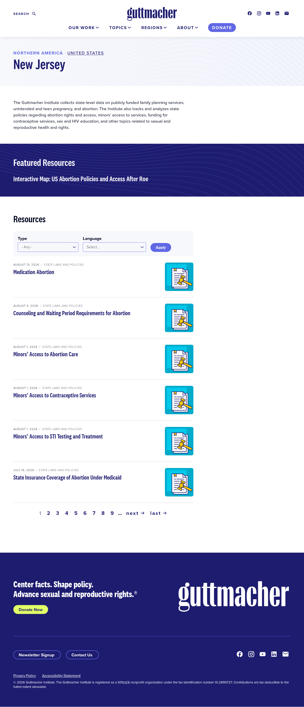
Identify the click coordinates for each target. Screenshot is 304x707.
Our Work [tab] (82, 27)
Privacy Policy (24, 675)
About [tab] (185, 27)
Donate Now (31, 609)
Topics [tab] (118, 27)
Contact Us (82, 655)
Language (92, 238)
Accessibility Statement (61, 675)
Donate (222, 27)
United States (85, 53)
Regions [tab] (152, 27)
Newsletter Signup (37, 655)
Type (22, 238)
